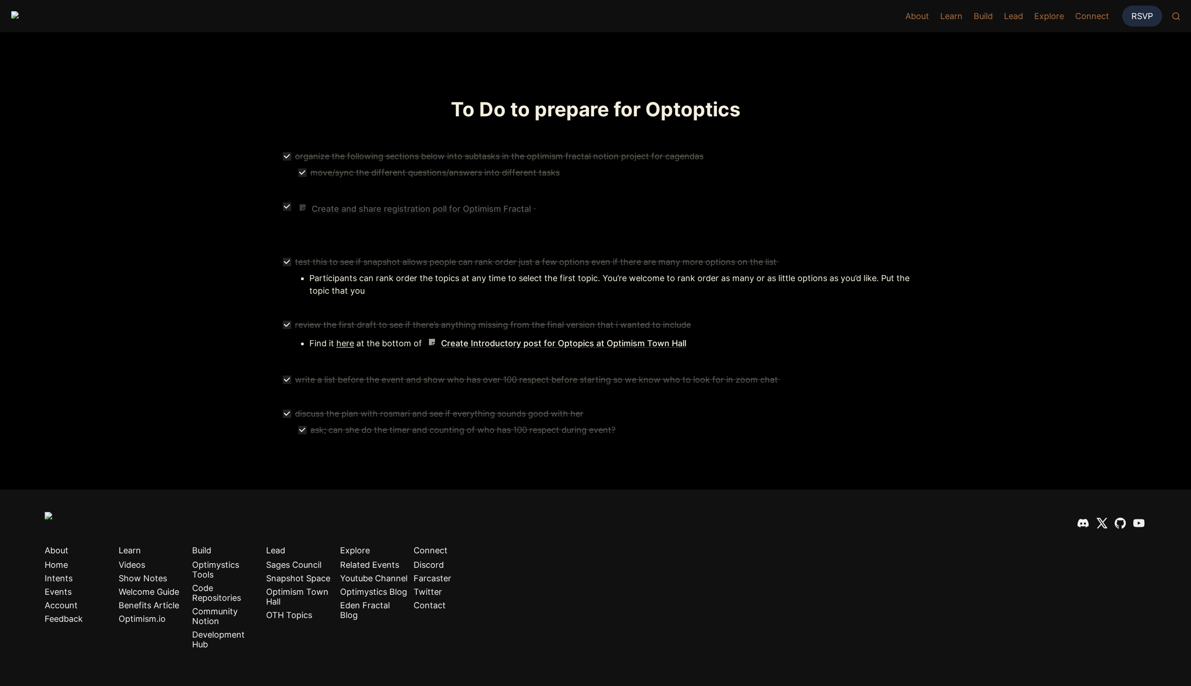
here (345, 343)
